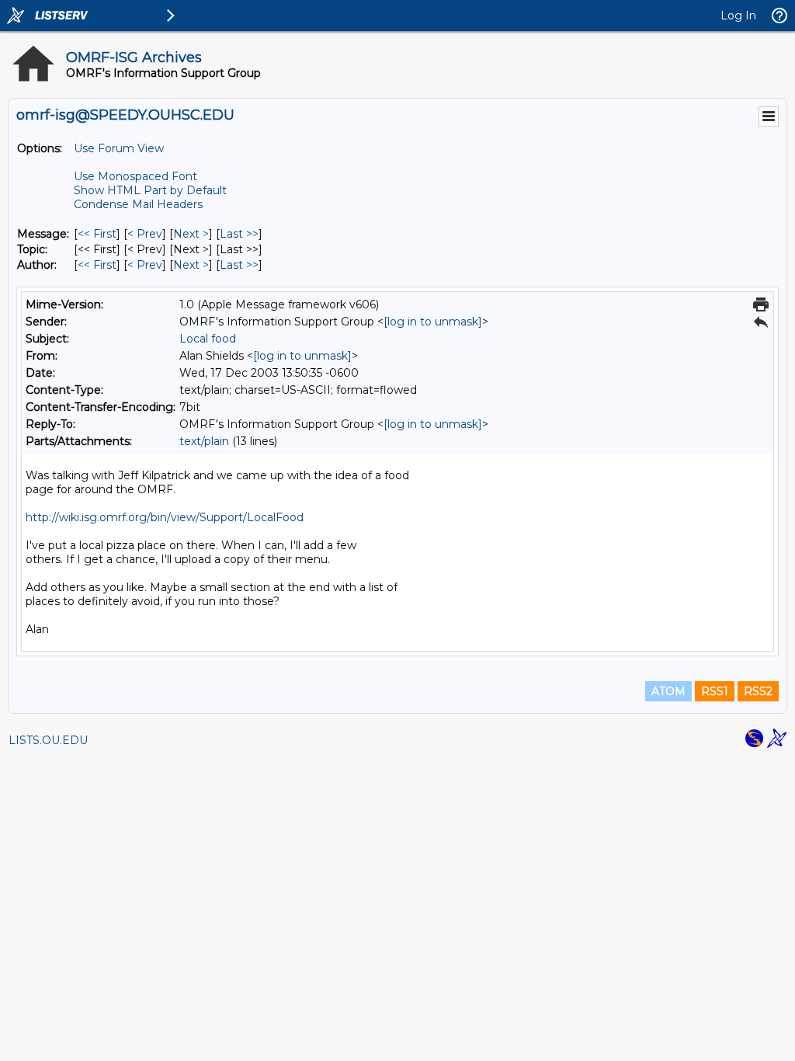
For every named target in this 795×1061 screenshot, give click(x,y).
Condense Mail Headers (138, 204)
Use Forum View (119, 148)
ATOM (668, 691)
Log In (738, 16)
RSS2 (758, 691)
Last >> (239, 234)
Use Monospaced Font (135, 176)
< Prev (144, 234)
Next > (191, 234)
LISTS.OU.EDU (48, 740)
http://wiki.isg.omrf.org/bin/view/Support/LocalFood (165, 517)
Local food (207, 339)
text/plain (204, 441)
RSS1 (714, 691)
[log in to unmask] (433, 322)
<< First (97, 234)
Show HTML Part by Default (150, 190)
